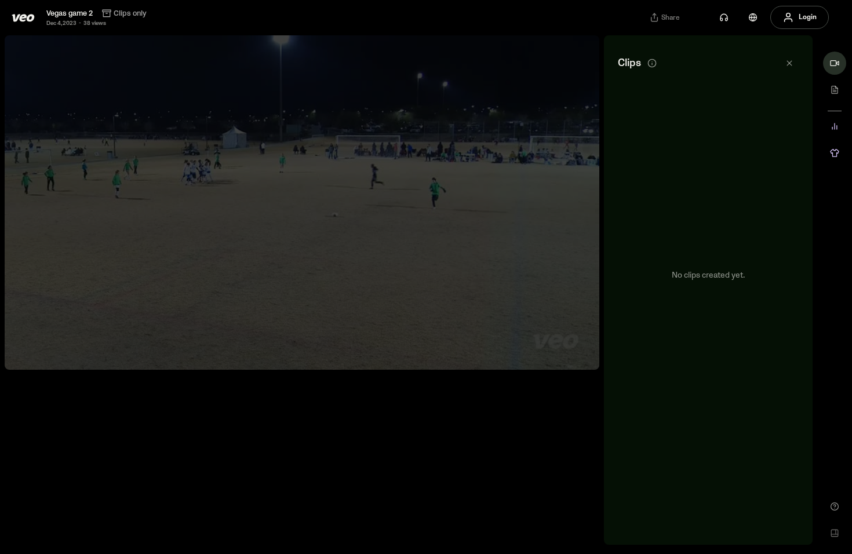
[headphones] (724, 17)
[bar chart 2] (834, 126)
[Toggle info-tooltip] (652, 63)
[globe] (752, 17)
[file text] (834, 89)
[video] (834, 63)
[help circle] (834, 506)
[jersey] (834, 153)
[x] (789, 63)
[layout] (834, 533)
